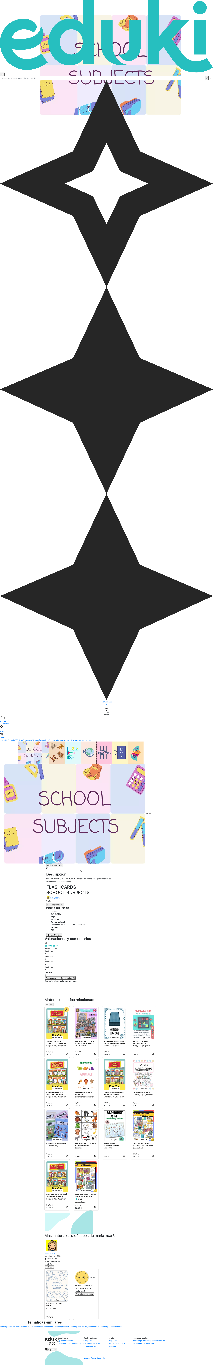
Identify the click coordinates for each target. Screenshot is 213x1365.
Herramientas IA (75, 1343)
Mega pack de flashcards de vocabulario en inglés (114, 1042)
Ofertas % (29, 740)
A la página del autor (85, 1294)
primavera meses (96, 1327)
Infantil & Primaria (7, 740)
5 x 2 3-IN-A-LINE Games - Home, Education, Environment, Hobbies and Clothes (143, 1042)
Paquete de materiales (56, 1143)
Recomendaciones (56, 740)
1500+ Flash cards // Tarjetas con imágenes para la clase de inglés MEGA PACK (56, 1042)
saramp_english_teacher (143, 1095)
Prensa (62, 1343)
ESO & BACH (20, 740)
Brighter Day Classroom (56, 1046)
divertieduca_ (52, 1146)
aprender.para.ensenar (84, 1097)
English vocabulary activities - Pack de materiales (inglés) (54, 1093)
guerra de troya (82, 1327)
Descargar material (55, 905)
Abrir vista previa (54, 865)
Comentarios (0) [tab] (68, 978)
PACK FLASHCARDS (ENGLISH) (83, 1093)
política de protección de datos (76, 993)
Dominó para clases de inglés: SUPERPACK (114, 1093)
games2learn (138, 1148)
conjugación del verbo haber (14, 1327)
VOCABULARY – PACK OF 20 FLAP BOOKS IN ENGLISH (84, 1042)
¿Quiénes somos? (66, 1340)
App (66, 1343)
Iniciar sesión (50, 996)
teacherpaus (80, 1148)
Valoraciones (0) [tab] (52, 978)
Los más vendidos (41, 740)
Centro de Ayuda (71, 740)
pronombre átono (68, 1327)
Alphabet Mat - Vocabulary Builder (112, 1144)
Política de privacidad (145, 1343)
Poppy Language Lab (141, 1046)
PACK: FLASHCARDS (141, 1092)
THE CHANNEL (81, 1046)
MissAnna (108, 1148)
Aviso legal (137, 1340)
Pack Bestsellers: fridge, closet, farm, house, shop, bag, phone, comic (85, 1195)
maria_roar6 (55, 898)
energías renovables (111, 1327)
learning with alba (111, 1046)
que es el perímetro (34, 1327)
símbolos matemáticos (51, 1327)
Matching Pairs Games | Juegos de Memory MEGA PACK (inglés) (56, 1195)
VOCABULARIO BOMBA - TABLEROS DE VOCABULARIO (85, 1144)
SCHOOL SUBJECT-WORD (55, 1305)
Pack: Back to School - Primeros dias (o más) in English (143, 1144)
